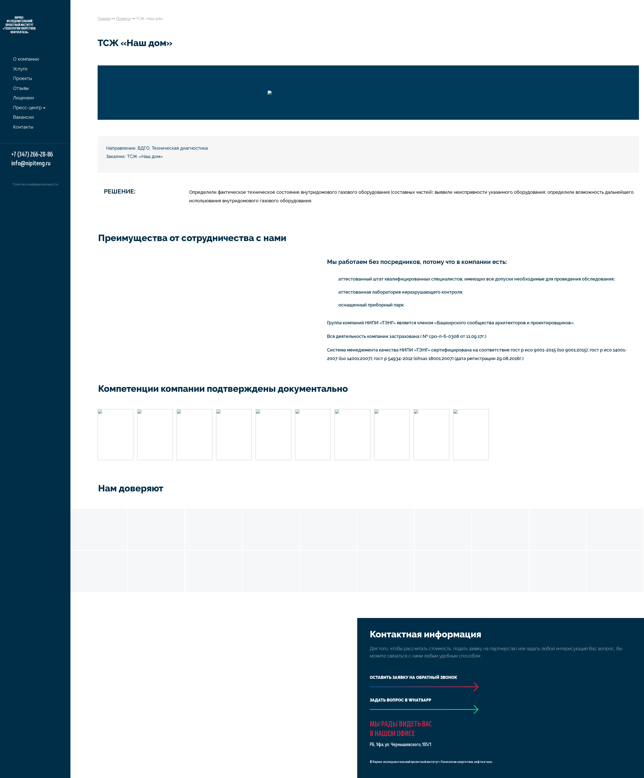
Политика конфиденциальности (35, 184)
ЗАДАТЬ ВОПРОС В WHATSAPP (400, 700)
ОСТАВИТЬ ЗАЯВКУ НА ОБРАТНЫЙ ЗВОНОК (413, 677)
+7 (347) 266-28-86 (32, 154)
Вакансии (23, 117)
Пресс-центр (27, 107)
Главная (104, 19)
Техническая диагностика (180, 148)
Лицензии (23, 97)
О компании (26, 59)
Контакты (23, 127)
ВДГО (143, 148)
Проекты (22, 78)
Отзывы (21, 88)
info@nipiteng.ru (31, 163)
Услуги (20, 68)
